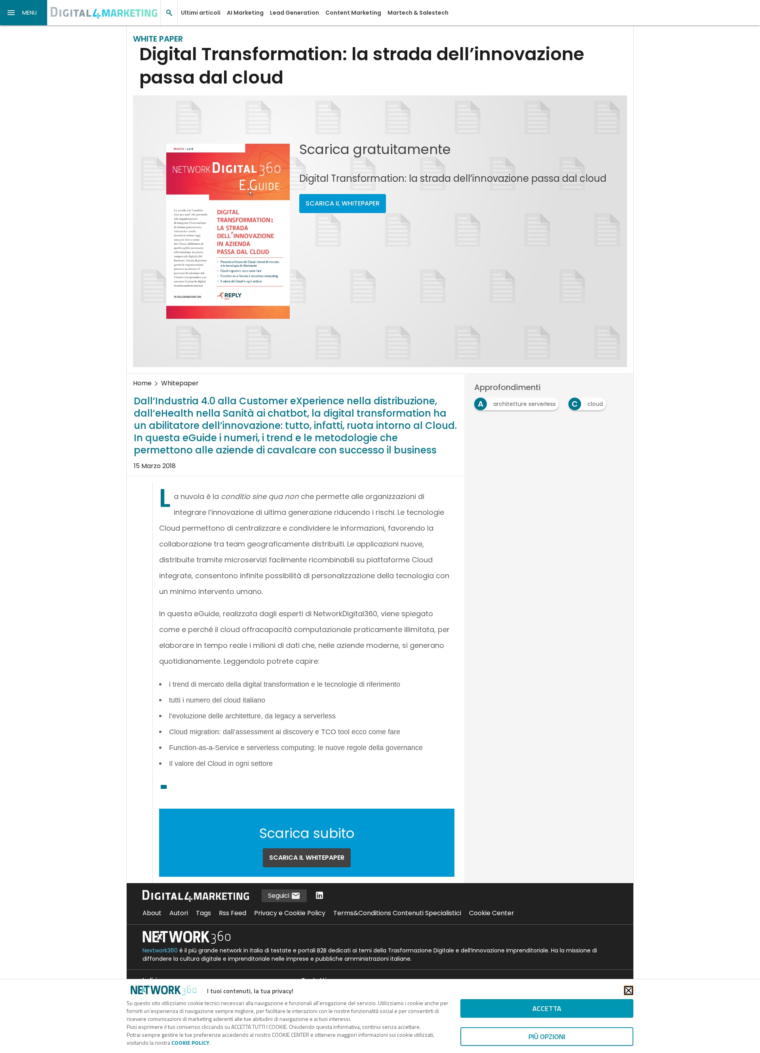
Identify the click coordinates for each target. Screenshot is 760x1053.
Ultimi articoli (200, 13)
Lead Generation (294, 13)
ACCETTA (546, 1008)
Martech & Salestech (418, 13)
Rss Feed (232, 913)
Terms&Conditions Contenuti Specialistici (397, 913)
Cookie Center (491, 913)
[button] (24, 12)
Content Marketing (353, 13)
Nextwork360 (160, 950)
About (152, 913)
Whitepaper (180, 383)
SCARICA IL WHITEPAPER (343, 203)
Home (142, 383)
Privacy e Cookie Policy (289, 913)
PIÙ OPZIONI (546, 1036)
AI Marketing (245, 13)
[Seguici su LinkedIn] (319, 896)
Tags (203, 913)
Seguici (279, 895)
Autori (178, 913)
